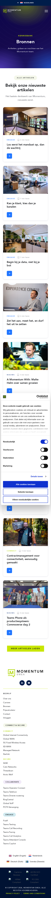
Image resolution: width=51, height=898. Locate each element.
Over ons (7, 698)
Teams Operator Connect (14, 788)
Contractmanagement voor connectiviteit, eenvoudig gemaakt (23, 559)
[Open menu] (46, 11)
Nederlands (37, 856)
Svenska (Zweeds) (37, 861)
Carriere (6, 702)
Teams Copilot (9, 843)
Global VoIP (8, 803)
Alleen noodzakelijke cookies (25, 499)
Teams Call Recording (12, 828)
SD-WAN (7, 746)
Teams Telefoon (10, 792)
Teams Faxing (9, 832)
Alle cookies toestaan (25, 484)
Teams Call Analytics (12, 836)
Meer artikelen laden (25, 648)
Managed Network (11, 750)
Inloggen (7, 717)
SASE (5, 763)
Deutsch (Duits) (17, 861)
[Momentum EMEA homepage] (12, 11)
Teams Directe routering (13, 795)
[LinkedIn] (22, 682)
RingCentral (8, 799)
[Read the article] (9, 156)
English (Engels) (19, 856)
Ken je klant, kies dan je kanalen (21, 205)
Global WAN (9, 739)
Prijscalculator (9, 710)
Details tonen (37, 476)
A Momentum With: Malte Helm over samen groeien (22, 381)
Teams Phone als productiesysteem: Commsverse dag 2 (18, 621)
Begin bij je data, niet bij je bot (23, 263)
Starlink (6, 754)
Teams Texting (9, 824)
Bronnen (6, 706)
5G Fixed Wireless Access (14, 742)
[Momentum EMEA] (25, 673)
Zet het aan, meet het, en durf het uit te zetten (25, 322)
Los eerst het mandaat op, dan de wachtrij (25, 146)
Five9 (5, 820)
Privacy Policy (13, 893)
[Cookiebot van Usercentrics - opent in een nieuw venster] (36, 396)
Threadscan (8, 770)
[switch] (44, 450)
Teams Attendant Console (14, 839)
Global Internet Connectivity (15, 735)
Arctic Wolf (8, 774)
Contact (6, 714)
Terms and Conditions (34, 893)
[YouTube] (29, 682)
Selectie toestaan (25, 492)
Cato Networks (9, 767)
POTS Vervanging (10, 807)
